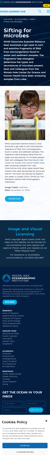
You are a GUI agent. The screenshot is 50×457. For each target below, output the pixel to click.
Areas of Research (10, 313)
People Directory (9, 376)
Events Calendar (9, 336)
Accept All (25, 446)
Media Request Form (25, 251)
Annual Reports (9, 382)
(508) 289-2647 (35, 258)
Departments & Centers (13, 316)
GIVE (46, 5)
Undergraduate (9, 359)
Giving (5, 384)
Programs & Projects (11, 318)
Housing (6, 379)
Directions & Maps (10, 333)
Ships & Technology (11, 321)
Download (14, 199)
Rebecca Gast (35, 144)
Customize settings (25, 452)
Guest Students (9, 361)
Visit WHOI (7, 339)
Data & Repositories (11, 323)
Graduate (6, 353)
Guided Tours (8, 341)
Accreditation (8, 366)
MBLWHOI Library (10, 326)
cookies (5, 431)
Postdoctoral (8, 356)
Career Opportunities (11, 374)
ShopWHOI (7, 344)
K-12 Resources (9, 364)
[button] (46, 421)
